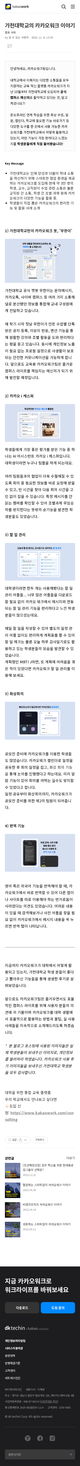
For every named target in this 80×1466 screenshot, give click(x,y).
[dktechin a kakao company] (27, 1328)
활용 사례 (10, 32)
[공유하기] (20, 1140)
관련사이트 (14, 1454)
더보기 (70, 1158)
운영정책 (10, 1356)
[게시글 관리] (25, 1140)
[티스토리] (28, 1438)
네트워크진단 (12, 1378)
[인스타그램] (52, 1438)
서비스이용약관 (14, 1348)
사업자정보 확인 (48, 1401)
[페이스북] (40, 1438)
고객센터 (10, 1370)
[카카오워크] (17, 7)
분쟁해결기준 (12, 1363)
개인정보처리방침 (15, 1341)
